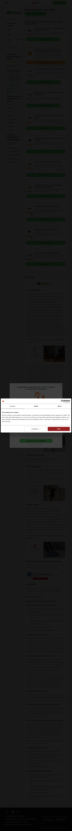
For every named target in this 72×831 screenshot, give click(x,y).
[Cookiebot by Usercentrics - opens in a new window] (62, 401)
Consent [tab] (12, 406)
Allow (58, 429)
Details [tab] (36, 406)
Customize (34, 429)
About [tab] (59, 406)
